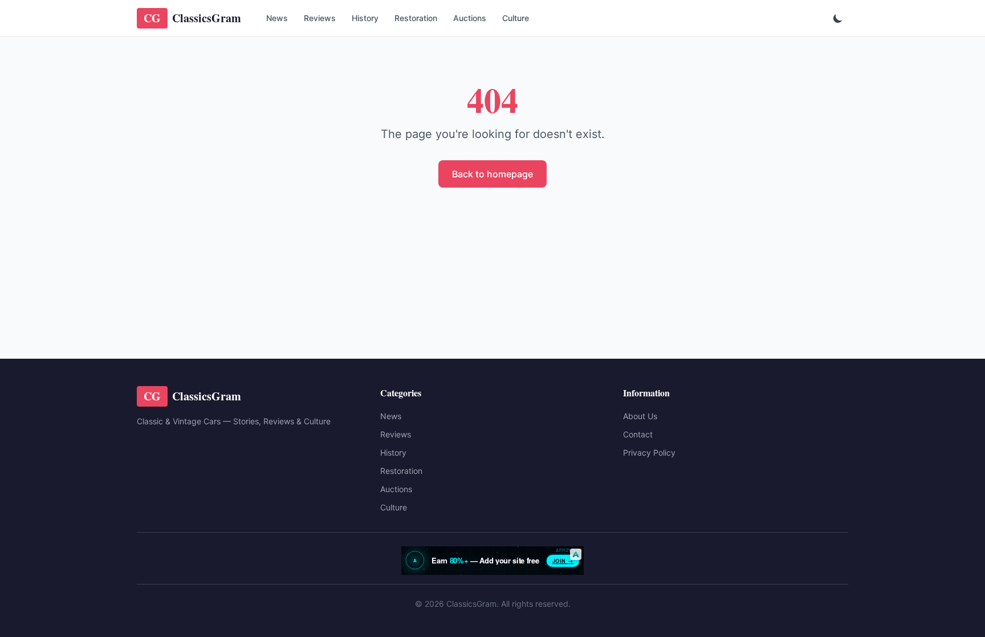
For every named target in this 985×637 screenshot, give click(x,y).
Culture (515, 18)
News (277, 18)
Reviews (320, 18)
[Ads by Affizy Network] (575, 554)
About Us (640, 416)
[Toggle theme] (838, 18)
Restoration (415, 18)
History (365, 18)
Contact (638, 434)
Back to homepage (492, 174)
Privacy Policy (649, 452)
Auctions (469, 18)
